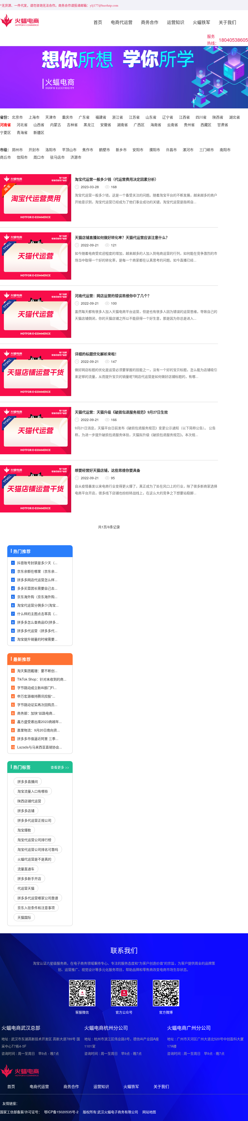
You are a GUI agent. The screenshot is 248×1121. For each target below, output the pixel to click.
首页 (97, 22)
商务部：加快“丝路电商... (36, 713)
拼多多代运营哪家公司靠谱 (37, 897)
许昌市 (171, 149)
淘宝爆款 (24, 830)
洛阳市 (50, 149)
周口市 (38, 157)
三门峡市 (206, 149)
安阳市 (137, 149)
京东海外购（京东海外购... (37, 596)
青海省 (22, 132)
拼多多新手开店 (29, 878)
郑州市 (17, 149)
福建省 (100, 117)
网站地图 (149, 1111)
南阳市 (225, 149)
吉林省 (72, 124)
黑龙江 (89, 124)
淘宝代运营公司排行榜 (34, 839)
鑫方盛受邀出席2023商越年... (39, 721)
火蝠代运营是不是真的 (34, 859)
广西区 (139, 124)
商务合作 (149, 22)
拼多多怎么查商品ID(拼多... (38, 622)
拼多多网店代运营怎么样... (37, 579)
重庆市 (67, 117)
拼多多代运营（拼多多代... (37, 630)
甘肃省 (222, 124)
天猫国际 (24, 917)
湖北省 (234, 117)
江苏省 (134, 117)
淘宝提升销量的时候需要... (37, 639)
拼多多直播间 (27, 781)
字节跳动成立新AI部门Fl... (37, 687)
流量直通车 (25, 868)
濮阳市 (154, 149)
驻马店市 (57, 157)
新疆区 (38, 132)
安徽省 (105, 124)
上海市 (34, 117)
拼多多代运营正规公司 (34, 820)
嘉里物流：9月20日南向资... (38, 730)
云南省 (172, 124)
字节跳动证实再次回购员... (37, 704)
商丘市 (5, 157)
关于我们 (227, 22)
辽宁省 (167, 117)
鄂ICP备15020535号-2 (61, 1111)
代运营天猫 (25, 888)
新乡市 (121, 149)
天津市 (50, 117)
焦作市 (87, 149)
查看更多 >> (60, 767)
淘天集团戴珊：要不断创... (37, 670)
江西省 (184, 117)
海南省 (155, 124)
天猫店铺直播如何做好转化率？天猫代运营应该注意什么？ (122, 237)
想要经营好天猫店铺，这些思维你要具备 (107, 470)
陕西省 (217, 117)
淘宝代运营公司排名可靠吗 (37, 849)
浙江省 (117, 117)
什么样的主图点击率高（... (37, 613)
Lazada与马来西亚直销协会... (39, 747)
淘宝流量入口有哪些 (32, 791)
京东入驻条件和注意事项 (36, 907)
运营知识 (175, 22)
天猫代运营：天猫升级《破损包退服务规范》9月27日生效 (121, 412)
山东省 (151, 117)
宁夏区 (5, 132)
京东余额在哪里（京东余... (37, 571)
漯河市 (188, 149)
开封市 (34, 149)
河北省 (22, 124)
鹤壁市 (104, 149)
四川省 (201, 117)
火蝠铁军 (201, 22)
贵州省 (189, 124)
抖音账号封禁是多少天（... (37, 562)
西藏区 (206, 124)
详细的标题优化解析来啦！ (96, 354)
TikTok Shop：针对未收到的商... (41, 679)
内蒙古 (55, 124)
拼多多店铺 (25, 810)
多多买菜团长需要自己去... (37, 588)
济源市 (75, 157)
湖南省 (122, 124)
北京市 (17, 117)
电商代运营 (121, 22)
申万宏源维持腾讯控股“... (36, 696)
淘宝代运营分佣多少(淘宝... (38, 605)
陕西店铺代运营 (29, 800)
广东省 (84, 117)
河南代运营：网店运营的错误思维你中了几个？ (113, 295)
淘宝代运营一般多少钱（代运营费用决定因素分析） (116, 179)
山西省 (38, 124)
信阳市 (22, 157)
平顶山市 (69, 149)
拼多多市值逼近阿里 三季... (37, 738)
